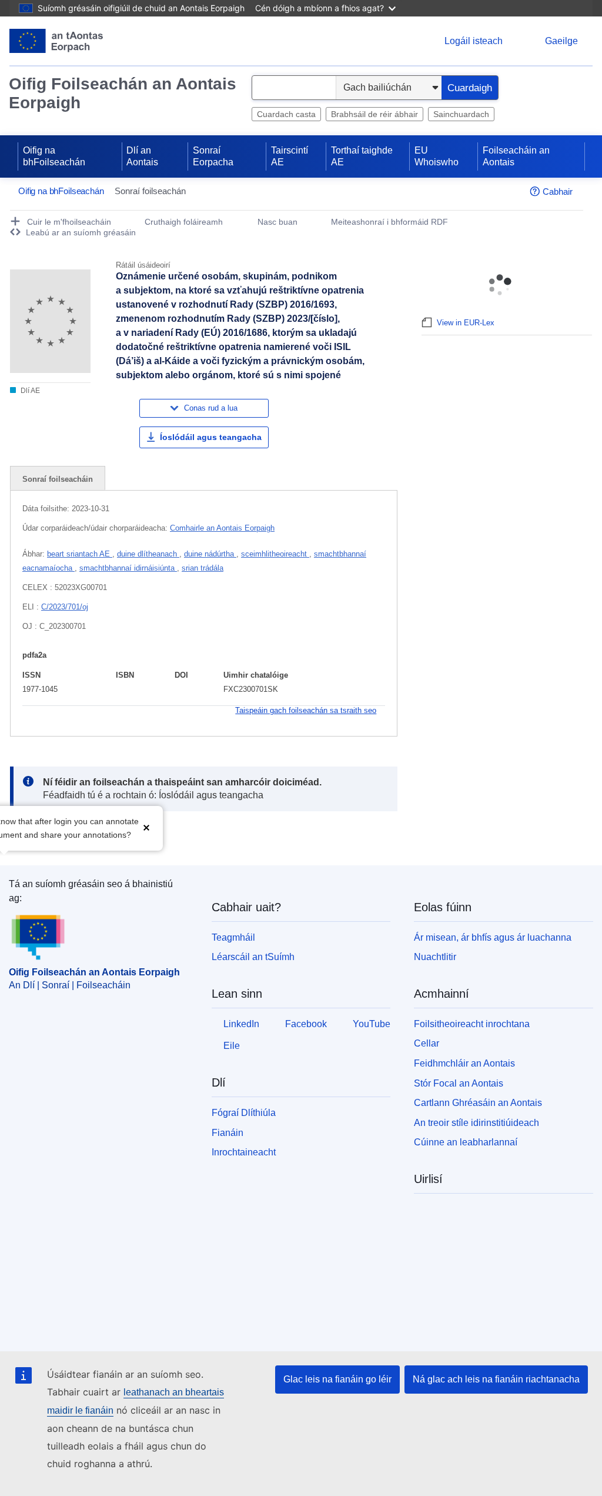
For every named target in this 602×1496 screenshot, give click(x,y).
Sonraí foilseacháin (57, 479)
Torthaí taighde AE (362, 156)
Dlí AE (29, 391)
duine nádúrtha (210, 553)
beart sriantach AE (79, 553)
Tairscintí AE (289, 156)
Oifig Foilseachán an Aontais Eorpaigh (122, 93)
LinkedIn (241, 1024)
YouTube (371, 1024)
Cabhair (558, 191)
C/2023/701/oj (64, 606)
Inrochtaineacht (244, 1152)
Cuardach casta (286, 114)
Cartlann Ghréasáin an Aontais (478, 1103)
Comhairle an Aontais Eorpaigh (222, 528)
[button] (146, 827)
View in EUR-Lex (465, 322)
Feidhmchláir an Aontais (464, 1063)
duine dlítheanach (148, 553)
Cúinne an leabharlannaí (465, 1142)
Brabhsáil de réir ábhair (374, 114)
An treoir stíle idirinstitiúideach (476, 1123)
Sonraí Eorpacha (213, 156)
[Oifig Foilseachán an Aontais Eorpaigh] (56, 41)
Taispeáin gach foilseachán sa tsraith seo (305, 710)
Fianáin (227, 1133)
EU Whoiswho (436, 156)
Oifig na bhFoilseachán (54, 156)
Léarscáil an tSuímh (253, 957)
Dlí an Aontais (142, 156)
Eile (231, 1046)
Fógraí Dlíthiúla (244, 1113)
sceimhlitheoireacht (275, 553)
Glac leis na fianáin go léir (337, 1379)
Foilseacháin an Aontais (516, 156)
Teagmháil (233, 937)
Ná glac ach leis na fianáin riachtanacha (496, 1379)
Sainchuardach (461, 114)
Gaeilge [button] (561, 41)
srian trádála (202, 568)
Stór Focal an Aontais (458, 1083)
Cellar (426, 1043)
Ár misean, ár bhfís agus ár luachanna (492, 937)
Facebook (306, 1024)
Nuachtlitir (435, 957)
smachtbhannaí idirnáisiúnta (128, 568)
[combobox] (294, 87)
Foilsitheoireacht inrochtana (472, 1024)
